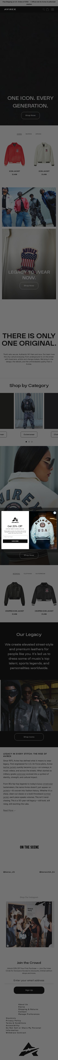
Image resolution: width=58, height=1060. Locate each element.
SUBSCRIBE (15, 541)
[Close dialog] (55, 512)
